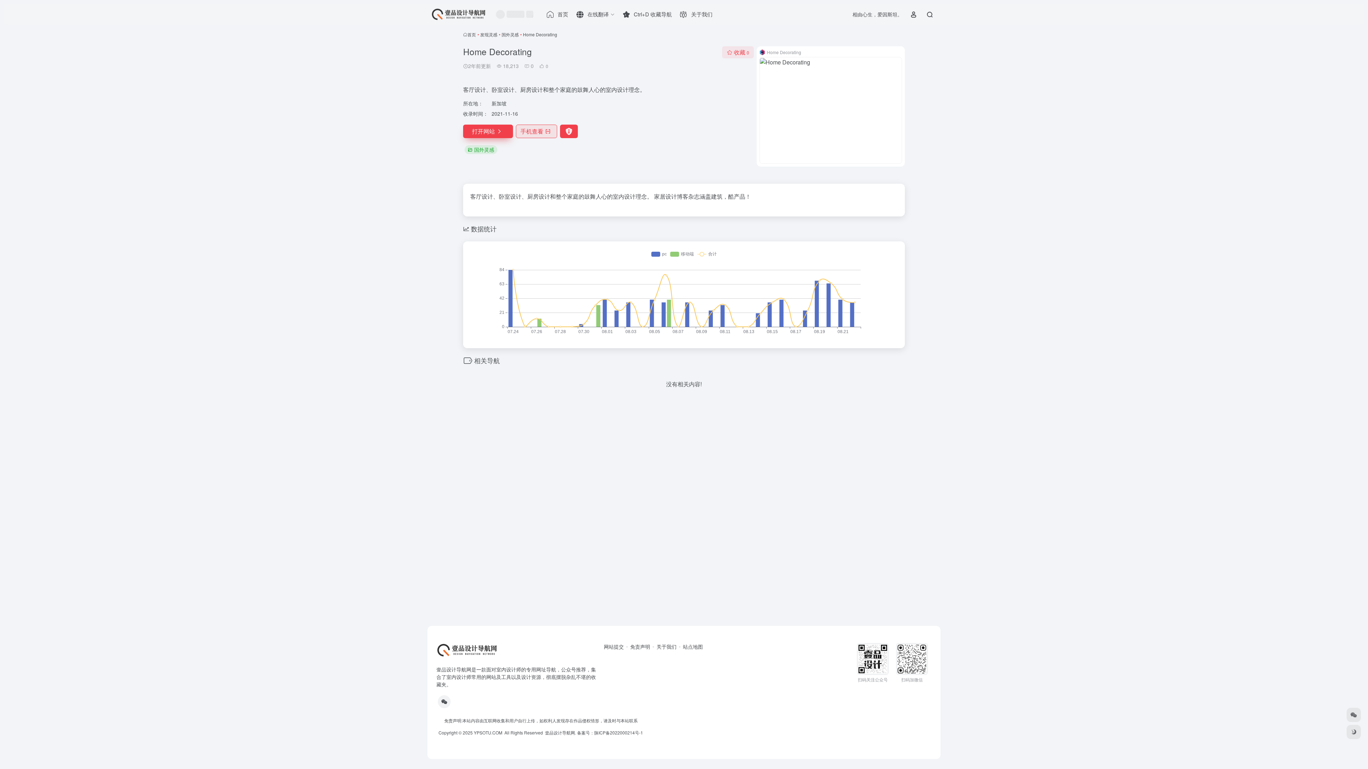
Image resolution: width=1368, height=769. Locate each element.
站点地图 (693, 646)
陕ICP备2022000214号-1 (618, 732)
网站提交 (614, 646)
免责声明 (640, 646)
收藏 (741, 52)
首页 (471, 34)
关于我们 (667, 646)
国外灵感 (510, 34)
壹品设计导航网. (560, 732)
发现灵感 (488, 34)
